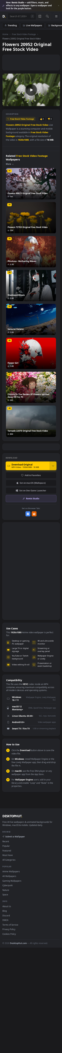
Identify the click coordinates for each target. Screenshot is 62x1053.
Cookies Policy (9, 934)
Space (5, 894)
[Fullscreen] (55, 103)
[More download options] (53, 465)
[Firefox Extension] (34, 513)
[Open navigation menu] (56, 16)
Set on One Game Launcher (32, 490)
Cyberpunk (7, 885)
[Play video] (31, 90)
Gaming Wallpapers (11, 880)
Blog (4, 910)
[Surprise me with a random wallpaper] (40, 16)
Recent (5, 841)
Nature (5, 890)
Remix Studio (32, 498)
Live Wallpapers (34, 25)
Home (5, 34)
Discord (6, 915)
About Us (6, 906)
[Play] (7, 103)
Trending (12, 25)
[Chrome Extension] (27, 513)
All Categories (9, 859)
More (8, 164)
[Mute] (50, 103)
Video (45, 124)
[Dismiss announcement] (58, 6)
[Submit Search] (47, 16)
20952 (18, 124)
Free (33, 124)
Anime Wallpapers (11, 871)
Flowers (10, 124)
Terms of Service (10, 924)
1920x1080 (23, 139)
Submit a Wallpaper (15, 836)
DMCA (5, 920)
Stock (39, 124)
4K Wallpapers (9, 876)
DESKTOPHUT (12, 816)
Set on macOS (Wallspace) (33, 483)
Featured (6, 850)
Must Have (7, 855)
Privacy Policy (8, 929)
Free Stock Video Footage (24, 34)
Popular (6, 845)
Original (25, 124)
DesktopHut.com (18, 943)
